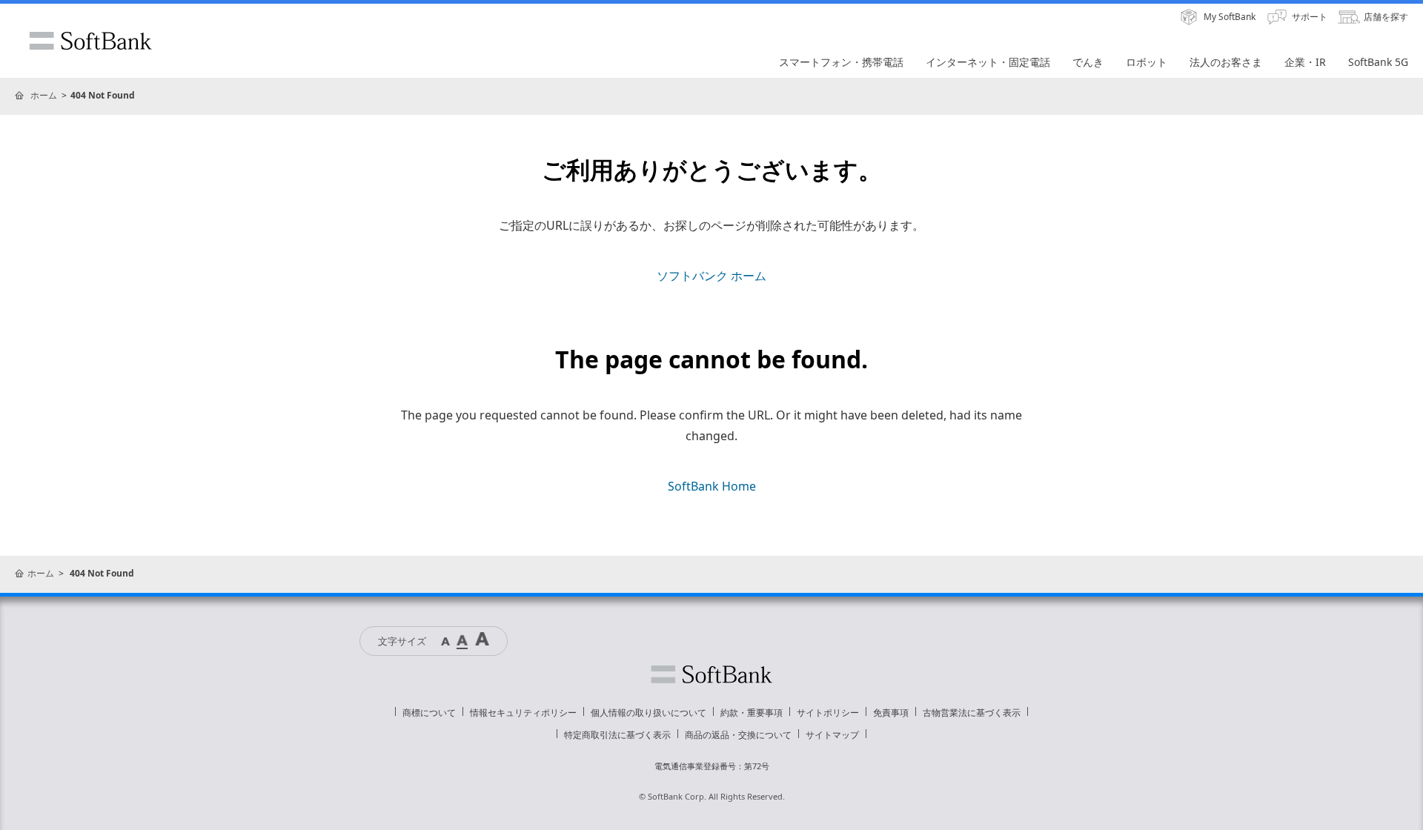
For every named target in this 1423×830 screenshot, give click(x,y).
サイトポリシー (828, 712)
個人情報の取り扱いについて (648, 712)
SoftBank (90, 41)
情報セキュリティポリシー (523, 712)
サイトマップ (832, 734)
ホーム (43, 95)
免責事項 (891, 712)
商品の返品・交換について (738, 734)
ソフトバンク (711, 674)
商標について (429, 712)
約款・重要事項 (751, 712)
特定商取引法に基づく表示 (617, 734)
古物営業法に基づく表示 (972, 712)
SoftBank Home (712, 486)
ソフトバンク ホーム (711, 276)
